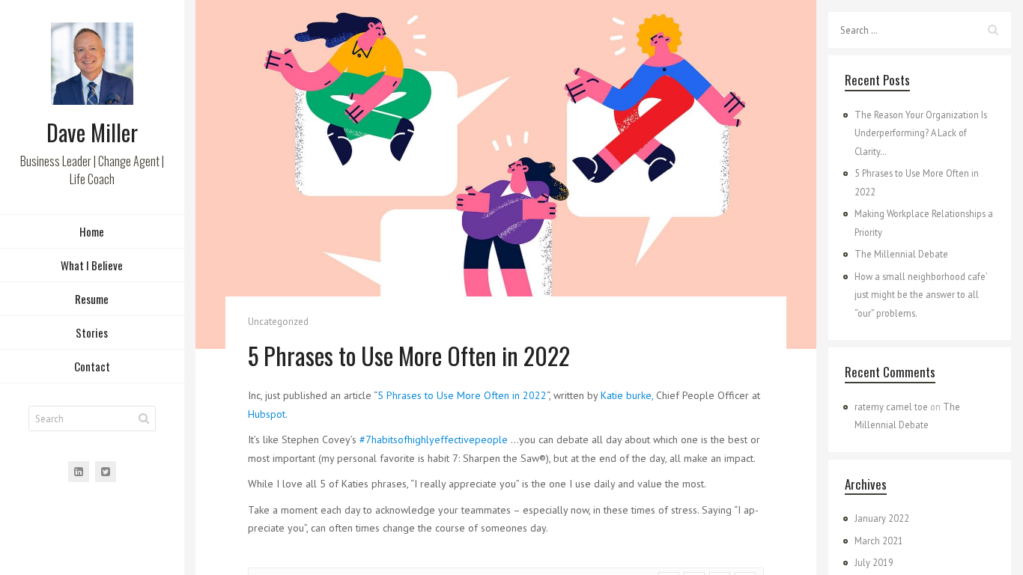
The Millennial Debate (901, 254)
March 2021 (878, 541)
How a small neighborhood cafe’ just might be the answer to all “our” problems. (920, 294)
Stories (92, 332)
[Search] (144, 418)
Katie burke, (627, 395)
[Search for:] (919, 30)
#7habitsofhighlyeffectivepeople (433, 439)
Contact (92, 366)
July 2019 (873, 562)
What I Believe (92, 265)
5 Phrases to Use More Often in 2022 (462, 395)
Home (91, 231)
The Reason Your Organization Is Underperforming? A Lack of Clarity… (920, 133)
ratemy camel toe (891, 407)
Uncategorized (278, 321)
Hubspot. (268, 414)
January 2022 (881, 518)
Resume (92, 298)
